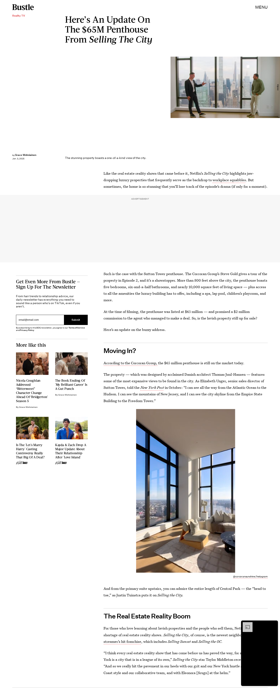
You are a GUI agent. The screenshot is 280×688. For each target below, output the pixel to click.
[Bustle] (23, 7)
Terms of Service (76, 327)
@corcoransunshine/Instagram (250, 576)
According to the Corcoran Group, (130, 363)
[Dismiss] (273, 624)
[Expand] (245, 624)
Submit (76, 320)
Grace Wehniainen (25, 155)
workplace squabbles (229, 180)
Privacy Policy (27, 330)
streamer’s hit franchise (122, 641)
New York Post (152, 387)
